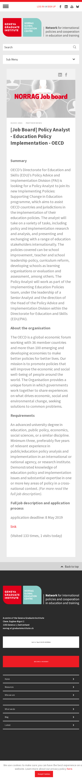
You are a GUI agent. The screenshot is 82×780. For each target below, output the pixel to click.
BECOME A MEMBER (41, 661)
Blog (6, 717)
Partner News (34, 123)
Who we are (10, 695)
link (13, 526)
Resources (9, 687)
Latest (7, 725)
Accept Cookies (44, 774)
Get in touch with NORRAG (41, 642)
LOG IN (40, 6)
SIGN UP (51, 6)
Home (7, 679)
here (69, 768)
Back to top (72, 566)
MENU (6, 6)
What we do (10, 709)
